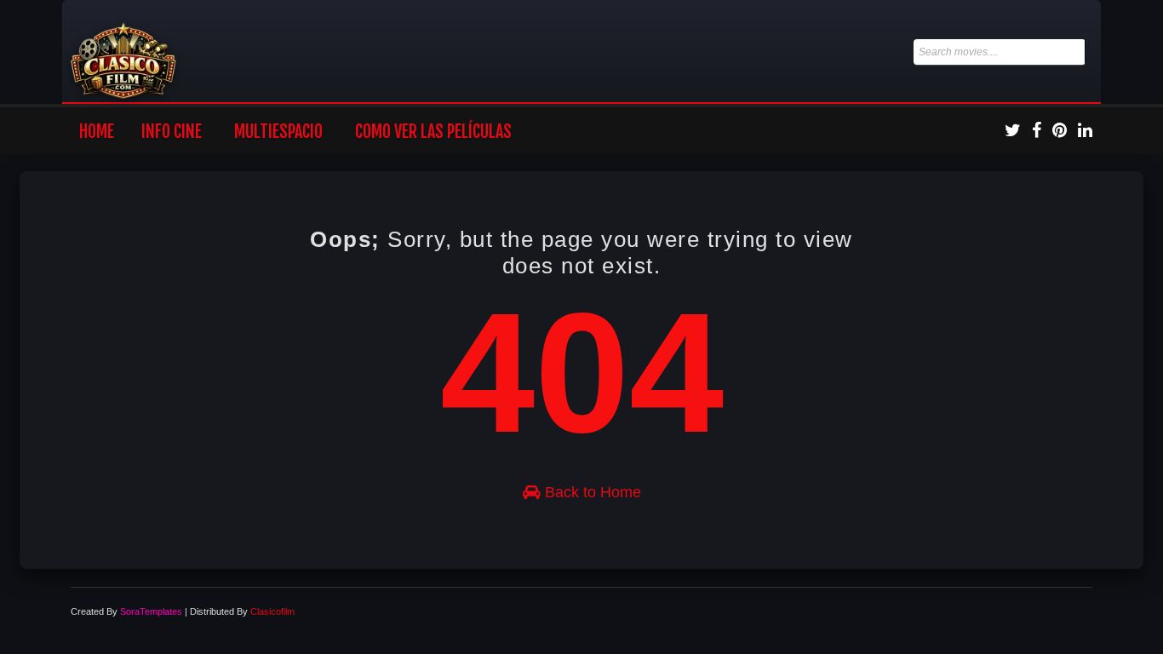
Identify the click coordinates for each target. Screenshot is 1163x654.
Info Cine (171, 131)
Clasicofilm (272, 611)
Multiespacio (278, 131)
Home (96, 131)
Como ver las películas (433, 131)
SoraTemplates (151, 611)
